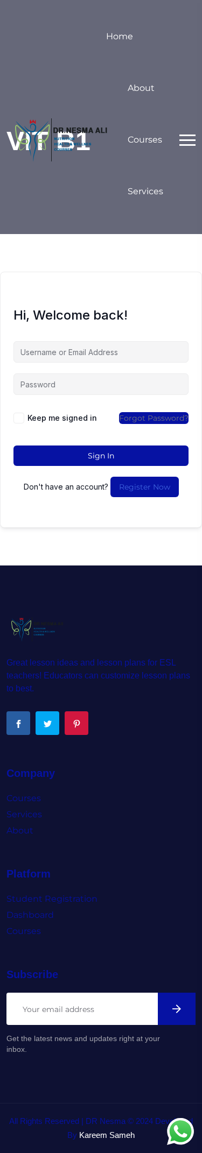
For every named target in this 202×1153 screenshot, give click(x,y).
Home (119, 36)
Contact (145, 243)
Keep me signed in (62, 417)
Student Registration (51, 899)
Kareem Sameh (107, 1135)
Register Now (144, 487)
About (141, 88)
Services (145, 191)
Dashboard (30, 915)
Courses (145, 140)
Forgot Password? (154, 418)
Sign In (101, 456)
